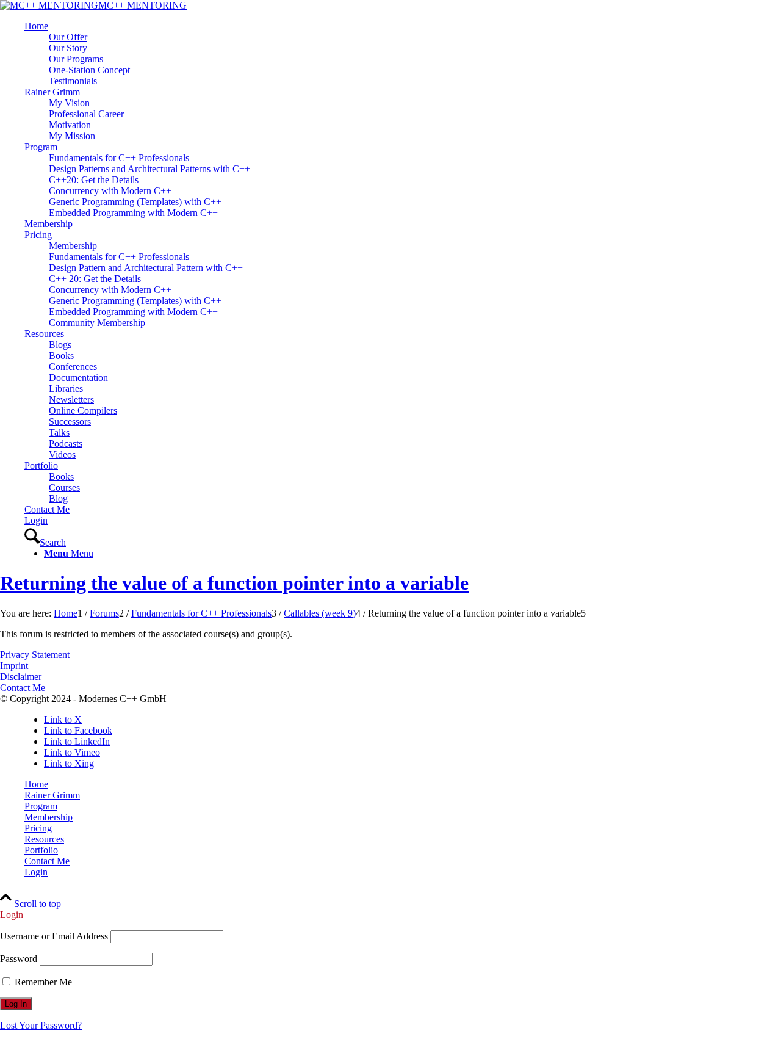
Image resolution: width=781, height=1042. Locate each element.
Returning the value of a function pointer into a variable (234, 583)
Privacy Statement (35, 654)
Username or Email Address (54, 936)
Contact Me (22, 687)
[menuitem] (402, 54)
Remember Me (42, 982)
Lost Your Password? (41, 1025)
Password (18, 958)
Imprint (14, 665)
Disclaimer (20, 676)
